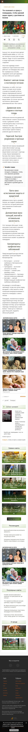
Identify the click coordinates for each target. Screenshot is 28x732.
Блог (4, 685)
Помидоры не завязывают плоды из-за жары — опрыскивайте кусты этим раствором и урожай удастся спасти (14, 180)
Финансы (18, 695)
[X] (9, 39)
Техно (17, 690)
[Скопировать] (19, 39)
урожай (6, 400)
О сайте (5, 688)
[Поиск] (19, 1)
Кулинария (18, 688)
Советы (5, 683)
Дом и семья (18, 681)
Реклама (5, 690)
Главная (5, 681)
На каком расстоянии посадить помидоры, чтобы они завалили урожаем (14, 172)
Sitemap (5, 695)
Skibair (23, 36)
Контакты (5, 693)
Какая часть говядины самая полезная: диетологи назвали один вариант (19, 415)
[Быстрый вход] (22, 1)
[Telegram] (4, 39)
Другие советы (19, 697)
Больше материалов (14, 519)
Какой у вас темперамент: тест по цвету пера (13, 433)
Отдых (17, 693)
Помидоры (12, 400)
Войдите (4, 440)
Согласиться (14, 730)
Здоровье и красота (20, 683)
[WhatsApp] (14, 39)
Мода (17, 685)
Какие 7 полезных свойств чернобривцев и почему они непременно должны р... (20, 425)
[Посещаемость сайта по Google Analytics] (14, 718)
